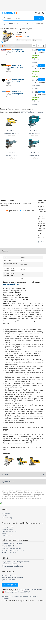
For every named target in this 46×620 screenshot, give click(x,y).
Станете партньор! (10, 585)
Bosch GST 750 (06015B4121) (12, 548)
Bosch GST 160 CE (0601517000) (13, 550)
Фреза (4, 533)
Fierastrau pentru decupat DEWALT (17, 592)
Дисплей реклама (8, 580)
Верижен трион (7, 529)
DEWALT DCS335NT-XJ (9, 552)
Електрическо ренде (9, 531)
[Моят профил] (43, 13)
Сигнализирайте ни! (11, 284)
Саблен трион (7, 535)
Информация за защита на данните (15, 596)
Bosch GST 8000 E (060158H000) (13, 544)
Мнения (5, 474)
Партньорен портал (9, 575)
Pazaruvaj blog (7, 518)
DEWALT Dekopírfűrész (33, 590)
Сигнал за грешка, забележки (12, 566)
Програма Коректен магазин (12, 577)
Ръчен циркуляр (8, 527)
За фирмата (6, 513)
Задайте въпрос (8, 482)
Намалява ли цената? (24, 40)
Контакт (4, 515)
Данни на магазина (8, 54)
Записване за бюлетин (10, 564)
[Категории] (35, 13)
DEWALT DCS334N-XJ (9, 546)
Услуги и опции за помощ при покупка (16, 562)
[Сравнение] (39, 13)
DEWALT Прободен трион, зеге (32, 112)
